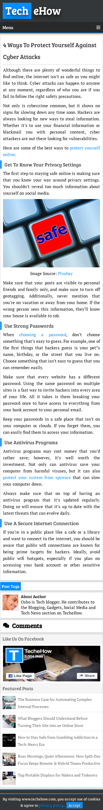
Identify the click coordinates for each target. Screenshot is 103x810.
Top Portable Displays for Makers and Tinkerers (57, 775)
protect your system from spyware (37, 477)
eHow (33, 10)
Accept (74, 805)
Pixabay (65, 273)
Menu (7, 27)
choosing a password (42, 334)
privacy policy (51, 805)
